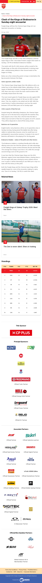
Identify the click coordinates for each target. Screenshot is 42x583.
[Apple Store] (34, 1)
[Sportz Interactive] (24, 580)
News (5, 215)
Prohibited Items (32, 569)
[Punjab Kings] (3, 6)
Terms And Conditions (11, 569)
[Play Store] (31, 1)
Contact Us (9, 572)
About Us (19, 572)
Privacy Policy (22, 569)
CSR (15, 572)
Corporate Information (30, 572)
